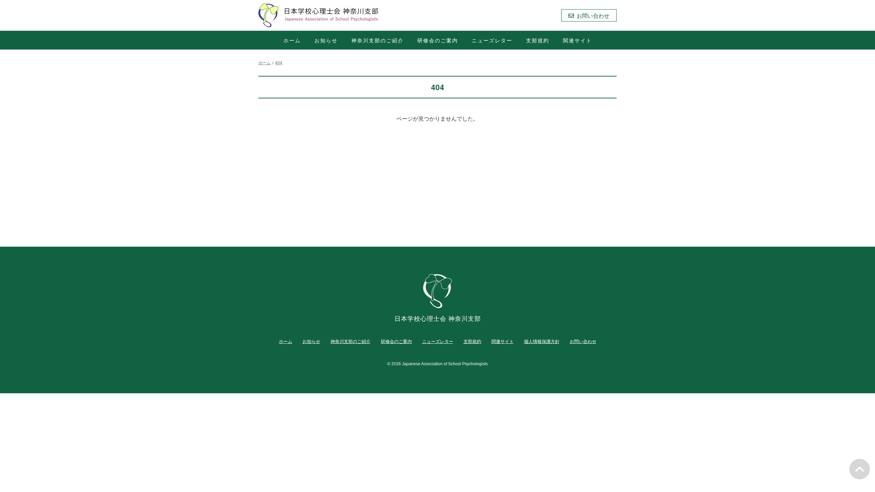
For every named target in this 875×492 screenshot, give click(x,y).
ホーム (292, 40)
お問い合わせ (583, 341)
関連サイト (577, 40)
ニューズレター (492, 40)
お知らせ (326, 40)
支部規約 (537, 40)
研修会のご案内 (437, 40)
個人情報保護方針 (542, 341)
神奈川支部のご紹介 (377, 40)
